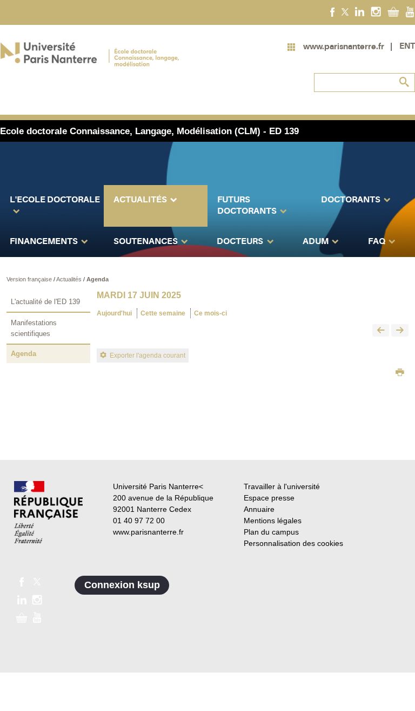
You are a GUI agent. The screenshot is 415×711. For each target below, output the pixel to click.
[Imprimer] (400, 373)
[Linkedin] (359, 11)
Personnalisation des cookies (293, 543)
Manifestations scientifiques (34, 328)
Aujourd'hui (114, 313)
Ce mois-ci (210, 313)
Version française (29, 279)
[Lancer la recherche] (404, 82)
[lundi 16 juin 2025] (381, 330)
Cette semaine (162, 313)
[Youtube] (410, 11)
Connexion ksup (122, 585)
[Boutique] (393, 11)
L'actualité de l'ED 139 (45, 302)
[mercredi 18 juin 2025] (400, 330)
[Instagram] (376, 11)
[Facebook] (332, 11)
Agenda (97, 279)
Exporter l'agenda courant (147, 355)
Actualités (69, 279)
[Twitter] (345, 11)
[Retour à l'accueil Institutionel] (48, 512)
